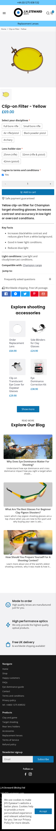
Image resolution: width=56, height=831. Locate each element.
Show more (28, 409)
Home (3, 29)
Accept (43, 811)
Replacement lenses (12, 735)
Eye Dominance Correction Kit (38, 381)
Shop (4, 673)
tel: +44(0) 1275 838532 (13, 704)
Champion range (32, 265)
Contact (6, 691)
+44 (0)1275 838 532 (28, 2)
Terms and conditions (13, 696)
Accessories (8, 731)
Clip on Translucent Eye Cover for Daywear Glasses (16, 384)
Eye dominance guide (13, 687)
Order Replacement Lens (16, 343)
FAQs (4, 682)
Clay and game (9, 717)
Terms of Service (10, 740)
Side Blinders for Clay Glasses (38, 343)
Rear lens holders (11, 726)
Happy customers (11, 678)
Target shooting (10, 722)
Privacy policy (9, 700)
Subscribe (43, 759)
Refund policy (9, 744)
